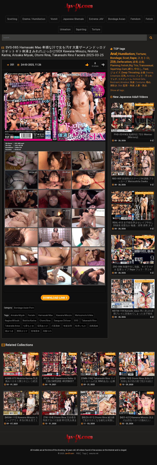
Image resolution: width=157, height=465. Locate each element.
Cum (124, 69)
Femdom (135, 19)
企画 (141, 62)
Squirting (81, 29)
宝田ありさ (42, 326)
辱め (148, 82)
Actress (131, 76)
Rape (133, 57)
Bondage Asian (116, 19)
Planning (115, 65)
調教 (113, 61)
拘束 (132, 82)
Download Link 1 (55, 297)
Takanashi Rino (89, 320)
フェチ (113, 79)
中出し (138, 69)
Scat (126, 57)
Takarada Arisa (12, 326)
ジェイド (115, 72)
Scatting (12, 19)
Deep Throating (131, 72)
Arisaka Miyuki (18, 315)
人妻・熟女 (141, 85)
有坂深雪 (67, 326)
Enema (149, 73)
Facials (31, 315)
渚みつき (9, 331)
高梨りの (47, 331)
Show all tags (117, 90)
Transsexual (146, 65)
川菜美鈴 (55, 326)
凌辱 (135, 62)
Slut (120, 85)
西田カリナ (22, 331)
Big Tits (133, 65)
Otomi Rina (45, 320)
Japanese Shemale (73, 19)
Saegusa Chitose (62, 320)
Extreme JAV (96, 19)
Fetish (149, 19)
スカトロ (143, 57)
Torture (96, 29)
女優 (142, 73)
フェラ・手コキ (144, 76)
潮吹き (113, 85)
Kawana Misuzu (64, 315)
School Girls (139, 79)
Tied (145, 69)
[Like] (87, 64)
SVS (76, 320)
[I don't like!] (103, 64)
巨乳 (123, 76)
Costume (140, 82)
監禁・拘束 (128, 85)
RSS (78, 453)
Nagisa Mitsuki (12, 320)
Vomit (54, 19)
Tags (84, 453)
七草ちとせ (28, 326)
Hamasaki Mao (45, 315)
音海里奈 (35, 331)
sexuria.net (93, 453)
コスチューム (125, 79)
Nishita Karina (29, 320)
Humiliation (126, 54)
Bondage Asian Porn (24, 308)
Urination (65, 29)
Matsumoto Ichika (84, 315)
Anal (113, 54)
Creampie (115, 76)
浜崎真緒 (93, 326)
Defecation (124, 61)
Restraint (114, 82)
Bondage (116, 57)
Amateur (124, 82)
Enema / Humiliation (34, 19)
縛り (130, 69)
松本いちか (80, 326)
